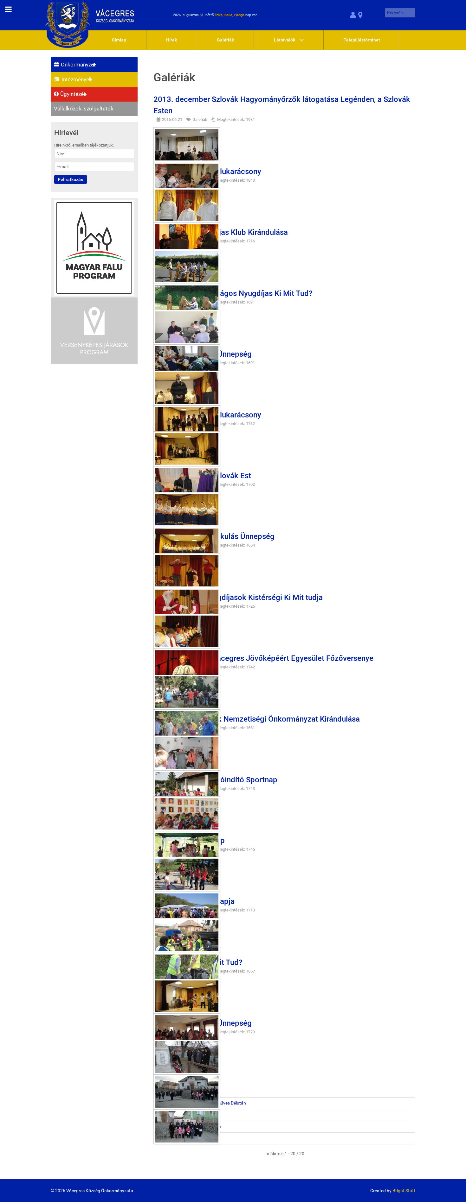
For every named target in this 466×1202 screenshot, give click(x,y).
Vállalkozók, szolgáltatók (83, 108)
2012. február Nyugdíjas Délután (189, 1126)
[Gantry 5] (92, 15)
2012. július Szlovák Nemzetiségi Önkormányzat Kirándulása (256, 719)
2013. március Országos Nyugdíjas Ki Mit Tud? (233, 293)
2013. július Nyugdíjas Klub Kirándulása (220, 232)
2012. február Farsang (180, 1114)
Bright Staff (403, 1190)
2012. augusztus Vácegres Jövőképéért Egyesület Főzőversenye (263, 658)
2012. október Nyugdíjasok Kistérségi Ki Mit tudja (238, 597)
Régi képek (168, 1138)
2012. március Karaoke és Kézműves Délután (202, 1103)
